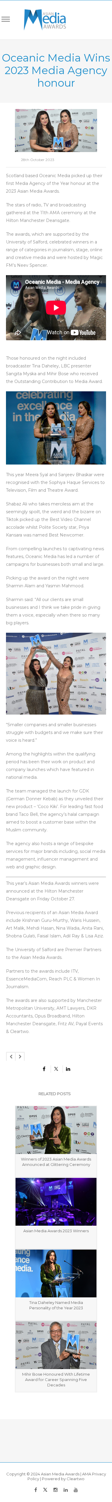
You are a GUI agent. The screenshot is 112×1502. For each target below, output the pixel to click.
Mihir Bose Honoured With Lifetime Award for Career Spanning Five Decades (56, 1379)
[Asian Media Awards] (40, 19)
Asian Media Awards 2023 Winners (56, 1230)
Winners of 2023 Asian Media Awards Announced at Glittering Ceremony (56, 1162)
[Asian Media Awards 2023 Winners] (56, 1202)
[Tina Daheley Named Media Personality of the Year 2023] (56, 1273)
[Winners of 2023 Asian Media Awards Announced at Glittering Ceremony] (56, 1130)
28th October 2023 (37, 159)
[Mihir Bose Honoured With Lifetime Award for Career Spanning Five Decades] (56, 1345)
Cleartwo (76, 1478)
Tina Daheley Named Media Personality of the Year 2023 (56, 1305)
